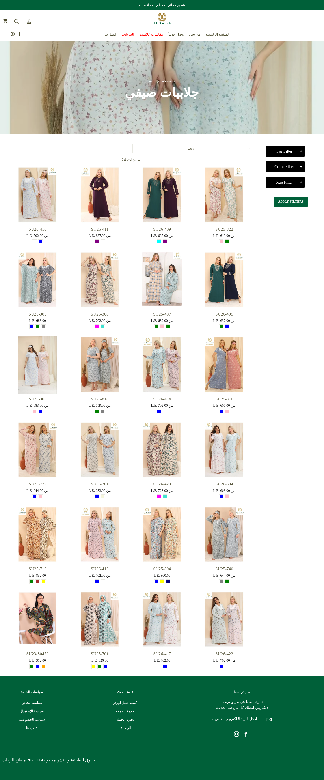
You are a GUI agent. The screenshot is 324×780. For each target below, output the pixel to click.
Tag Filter (284, 151)
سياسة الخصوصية (32, 719)
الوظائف (125, 728)
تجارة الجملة (125, 719)
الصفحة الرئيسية (218, 34)
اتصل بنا (110, 34)
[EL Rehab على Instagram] (236, 734)
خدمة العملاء (125, 711)
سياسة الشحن (31, 703)
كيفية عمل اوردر (125, 703)
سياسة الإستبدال (32, 711)
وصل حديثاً (176, 34)
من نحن (194, 34)
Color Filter (284, 166)
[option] (162, 5)
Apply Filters (291, 201)
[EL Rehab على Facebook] (246, 734)
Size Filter (284, 182)
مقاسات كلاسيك (151, 34)
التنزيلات (127, 34)
